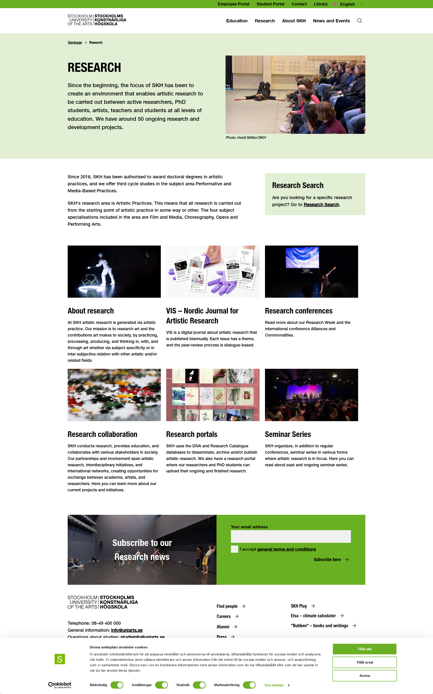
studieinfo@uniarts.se (143, 637)
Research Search (321, 204)
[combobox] (348, 4)
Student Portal (270, 3)
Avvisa (364, 676)
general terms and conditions (286, 549)
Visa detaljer (274, 685)
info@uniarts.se (127, 630)
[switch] (161, 685)
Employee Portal (233, 3)
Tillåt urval (365, 662)
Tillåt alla (365, 649)
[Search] (359, 22)
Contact (299, 3)
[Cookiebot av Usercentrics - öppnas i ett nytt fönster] (60, 685)
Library (320, 3)
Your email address (249, 526)
